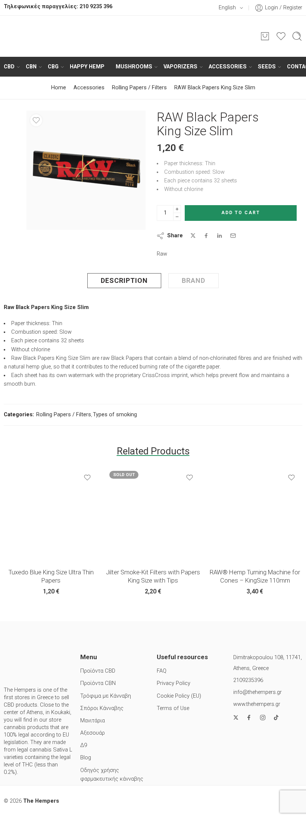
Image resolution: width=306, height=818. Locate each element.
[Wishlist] (36, 120)
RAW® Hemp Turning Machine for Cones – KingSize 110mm (255, 576)
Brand (193, 280)
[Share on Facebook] (206, 235)
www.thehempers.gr (256, 704)
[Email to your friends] (233, 235)
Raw (162, 254)
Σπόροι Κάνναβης (102, 708)
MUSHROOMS (134, 67)
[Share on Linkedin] (219, 236)
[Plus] (177, 209)
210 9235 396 (95, 6)
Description (124, 280)
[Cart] (265, 36)
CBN (31, 67)
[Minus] (177, 217)
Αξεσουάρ (92, 733)
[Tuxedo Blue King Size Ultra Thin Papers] (51, 514)
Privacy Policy (173, 683)
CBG (53, 67)
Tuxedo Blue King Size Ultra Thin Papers (51, 576)
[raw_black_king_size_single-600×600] (86, 170)
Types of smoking (115, 414)
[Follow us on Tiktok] (276, 717)
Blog (85, 757)
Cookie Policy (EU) (179, 696)
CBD (9, 67)
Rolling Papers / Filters (139, 87)
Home (58, 87)
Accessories (228, 67)
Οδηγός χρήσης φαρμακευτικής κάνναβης (111, 774)
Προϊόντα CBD (97, 671)
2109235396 (248, 680)
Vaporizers (180, 67)
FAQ (161, 671)
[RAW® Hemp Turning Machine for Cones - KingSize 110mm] (255, 514)
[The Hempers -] (153, 36)
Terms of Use (173, 708)
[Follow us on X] (235, 717)
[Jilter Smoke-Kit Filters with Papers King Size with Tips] (153, 514)
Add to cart (240, 212)
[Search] (297, 36)
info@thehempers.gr (257, 692)
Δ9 (83, 745)
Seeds (267, 67)
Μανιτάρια (92, 720)
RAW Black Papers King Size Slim (214, 87)
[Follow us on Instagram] (262, 717)
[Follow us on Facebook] (249, 717)
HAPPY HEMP (87, 67)
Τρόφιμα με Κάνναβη (105, 696)
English (227, 7)
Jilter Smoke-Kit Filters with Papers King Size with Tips (153, 576)
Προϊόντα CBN (98, 683)
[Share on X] (193, 235)
